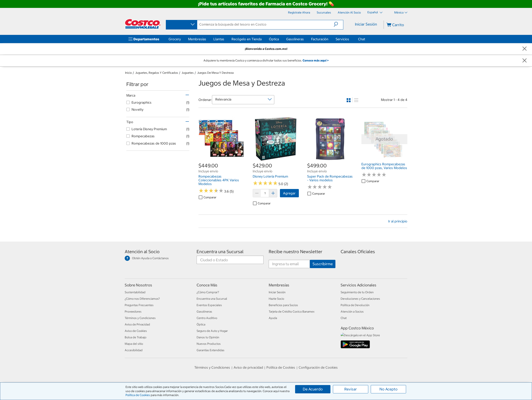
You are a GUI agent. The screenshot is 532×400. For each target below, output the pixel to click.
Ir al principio (397, 221)
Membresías (197, 39)
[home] (143, 24)
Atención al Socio (142, 251)
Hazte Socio (276, 299)
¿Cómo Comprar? (208, 292)
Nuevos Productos (209, 344)
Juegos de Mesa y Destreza (215, 73)
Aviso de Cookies (136, 331)
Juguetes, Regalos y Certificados (156, 73)
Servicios (342, 39)
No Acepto (388, 389)
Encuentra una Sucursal (220, 251)
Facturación (319, 39)
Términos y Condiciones (140, 318)
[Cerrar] (524, 49)
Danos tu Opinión (208, 337)
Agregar (289, 193)
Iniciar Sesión (366, 24)
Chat (361, 39)
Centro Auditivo (207, 318)
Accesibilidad (134, 350)
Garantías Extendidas (210, 350)
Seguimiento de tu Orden (357, 292)
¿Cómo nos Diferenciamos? (142, 299)
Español (373, 12)
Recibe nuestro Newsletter (295, 251)
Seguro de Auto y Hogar (212, 331)
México (399, 12)
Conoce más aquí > (316, 60)
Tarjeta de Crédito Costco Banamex (291, 311)
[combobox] (181, 24)
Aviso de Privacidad (137, 324)
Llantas (218, 39)
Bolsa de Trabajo (135, 337)
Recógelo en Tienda (247, 39)
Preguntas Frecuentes (139, 305)
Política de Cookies (138, 395)
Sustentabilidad (135, 292)
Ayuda (273, 318)
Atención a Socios (352, 311)
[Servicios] (350, 39)
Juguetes (188, 73)
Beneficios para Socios (283, 305)
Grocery (175, 39)
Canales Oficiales (358, 251)
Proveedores (133, 311)
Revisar (350, 389)
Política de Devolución (355, 305)
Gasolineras (295, 39)
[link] (221, 160)
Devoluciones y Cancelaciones (360, 299)
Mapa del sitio (134, 344)
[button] (338, 24)
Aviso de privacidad (248, 367)
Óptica (274, 39)
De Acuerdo (313, 389)
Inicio (128, 73)
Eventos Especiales (209, 305)
